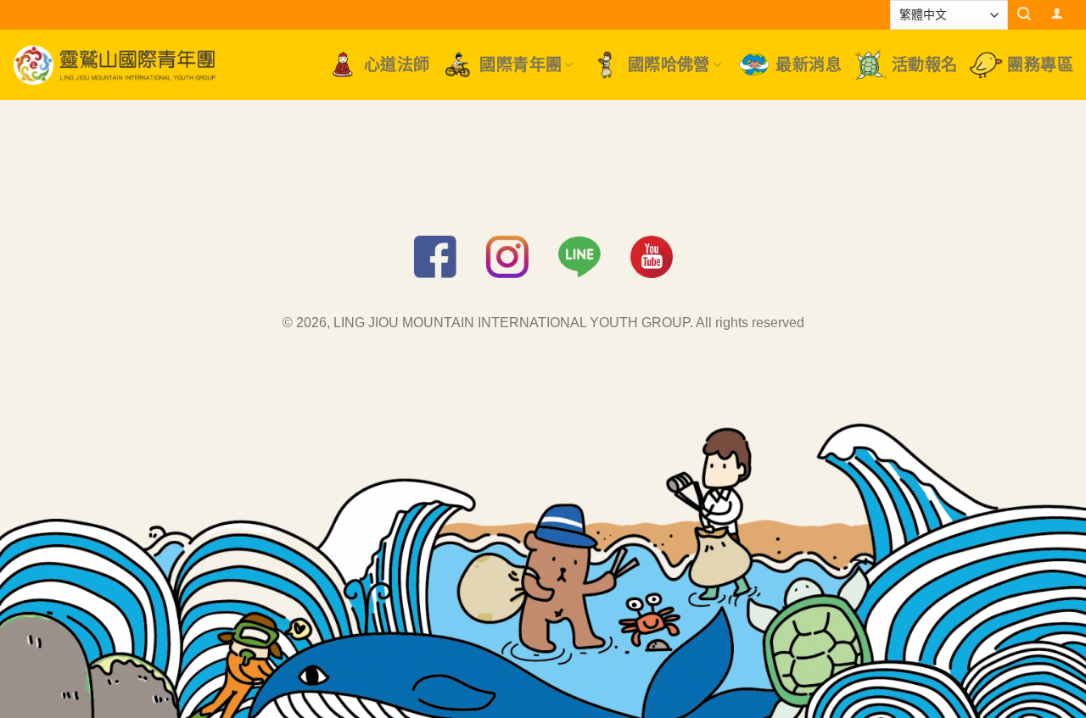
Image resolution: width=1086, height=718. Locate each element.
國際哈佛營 (669, 65)
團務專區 (1040, 65)
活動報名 (925, 65)
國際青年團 (520, 65)
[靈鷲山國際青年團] (114, 65)
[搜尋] (1024, 14)
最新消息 (808, 65)
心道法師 (397, 65)
